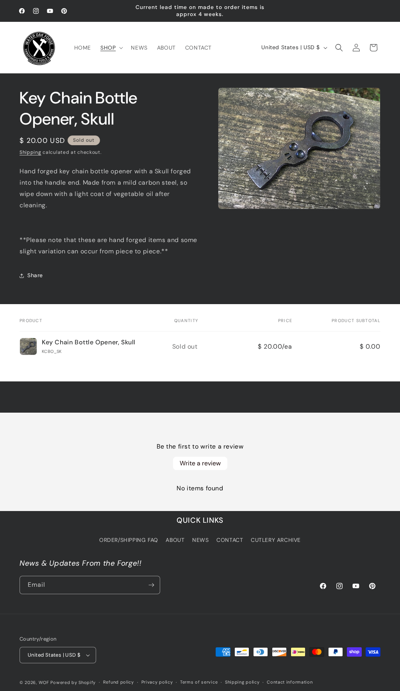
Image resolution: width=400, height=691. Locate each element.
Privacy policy (157, 682)
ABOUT (175, 539)
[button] (111, 47)
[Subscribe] (151, 585)
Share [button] (35, 275)
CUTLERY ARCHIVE (276, 539)
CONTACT (229, 539)
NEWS (200, 539)
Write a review (200, 463)
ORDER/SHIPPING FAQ (128, 539)
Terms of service (199, 682)
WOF (44, 682)
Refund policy (118, 682)
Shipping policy (242, 682)
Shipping (30, 152)
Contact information (289, 682)
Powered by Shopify (73, 682)
